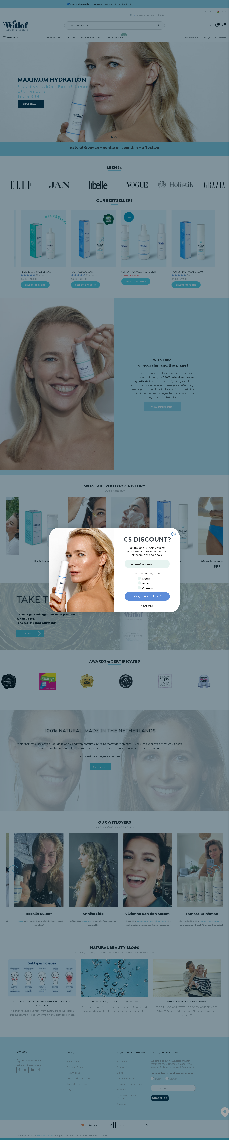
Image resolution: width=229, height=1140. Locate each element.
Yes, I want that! (147, 596)
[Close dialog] (174, 534)
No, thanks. (147, 605)
